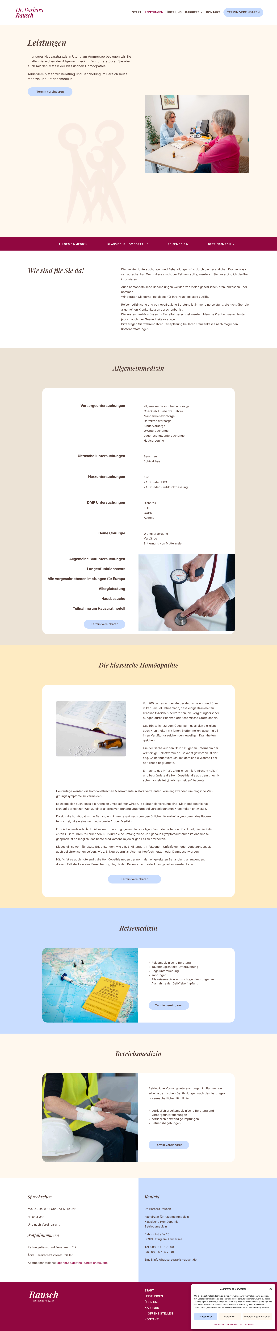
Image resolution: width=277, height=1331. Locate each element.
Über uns (174, 12)
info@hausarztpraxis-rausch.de (175, 1259)
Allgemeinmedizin (73, 244)
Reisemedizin (178, 244)
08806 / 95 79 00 (162, 1247)
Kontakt (213, 12)
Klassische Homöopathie (127, 244)
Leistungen (154, 12)
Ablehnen (229, 1316)
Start (136, 12)
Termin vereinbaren (243, 12)
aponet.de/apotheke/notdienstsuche (82, 1262)
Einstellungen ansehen (257, 1316)
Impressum (248, 1324)
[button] (270, 1289)
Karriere (192, 12)
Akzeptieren (206, 1316)
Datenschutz (236, 1324)
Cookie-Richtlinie (221, 1324)
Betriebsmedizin (221, 244)
